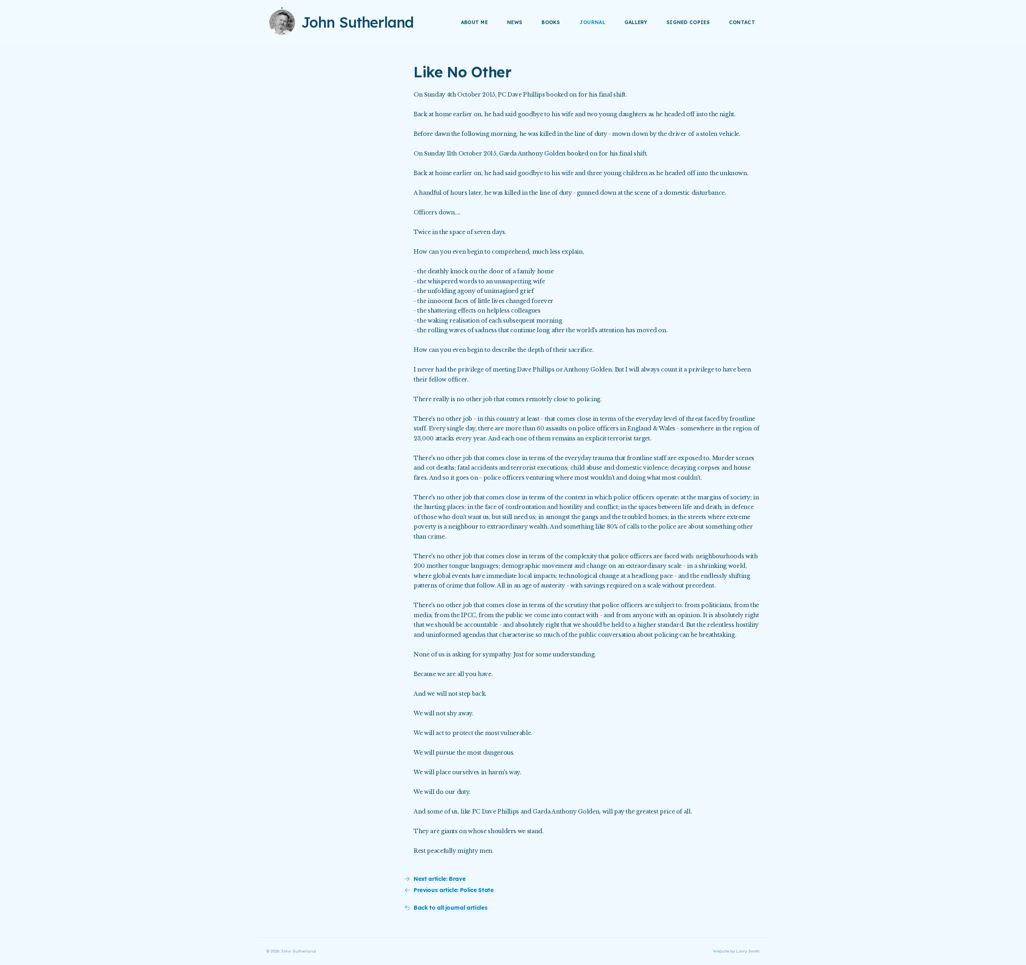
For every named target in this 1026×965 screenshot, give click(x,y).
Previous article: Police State (454, 890)
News (514, 22)
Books (550, 22)
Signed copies (688, 22)
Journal (592, 22)
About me (474, 22)
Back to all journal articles (450, 907)
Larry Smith (748, 951)
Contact (742, 22)
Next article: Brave (439, 878)
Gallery (635, 22)
